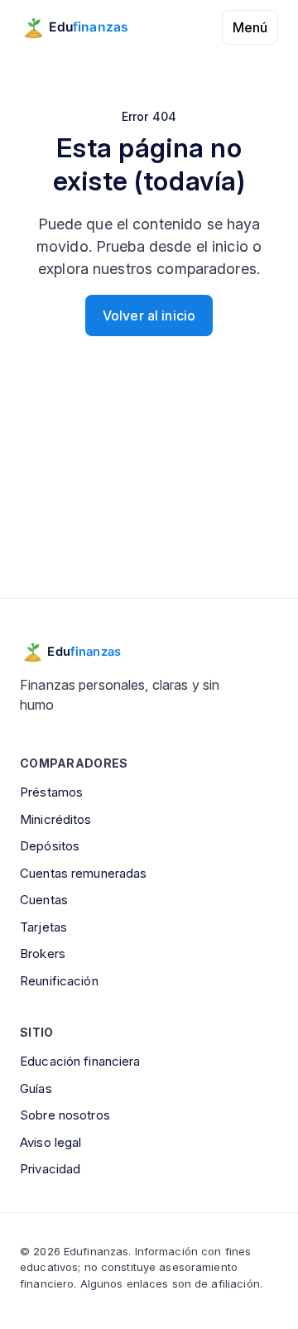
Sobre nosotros (65, 1115)
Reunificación (59, 981)
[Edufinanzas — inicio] (85, 27)
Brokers (42, 953)
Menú (250, 27)
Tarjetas (43, 927)
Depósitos (49, 846)
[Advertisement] (149, 493)
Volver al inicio (149, 315)
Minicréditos (56, 819)
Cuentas (44, 900)
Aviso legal (50, 1142)
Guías (36, 1088)
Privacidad (50, 1169)
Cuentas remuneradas (83, 873)
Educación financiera (80, 1061)
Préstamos (51, 792)
